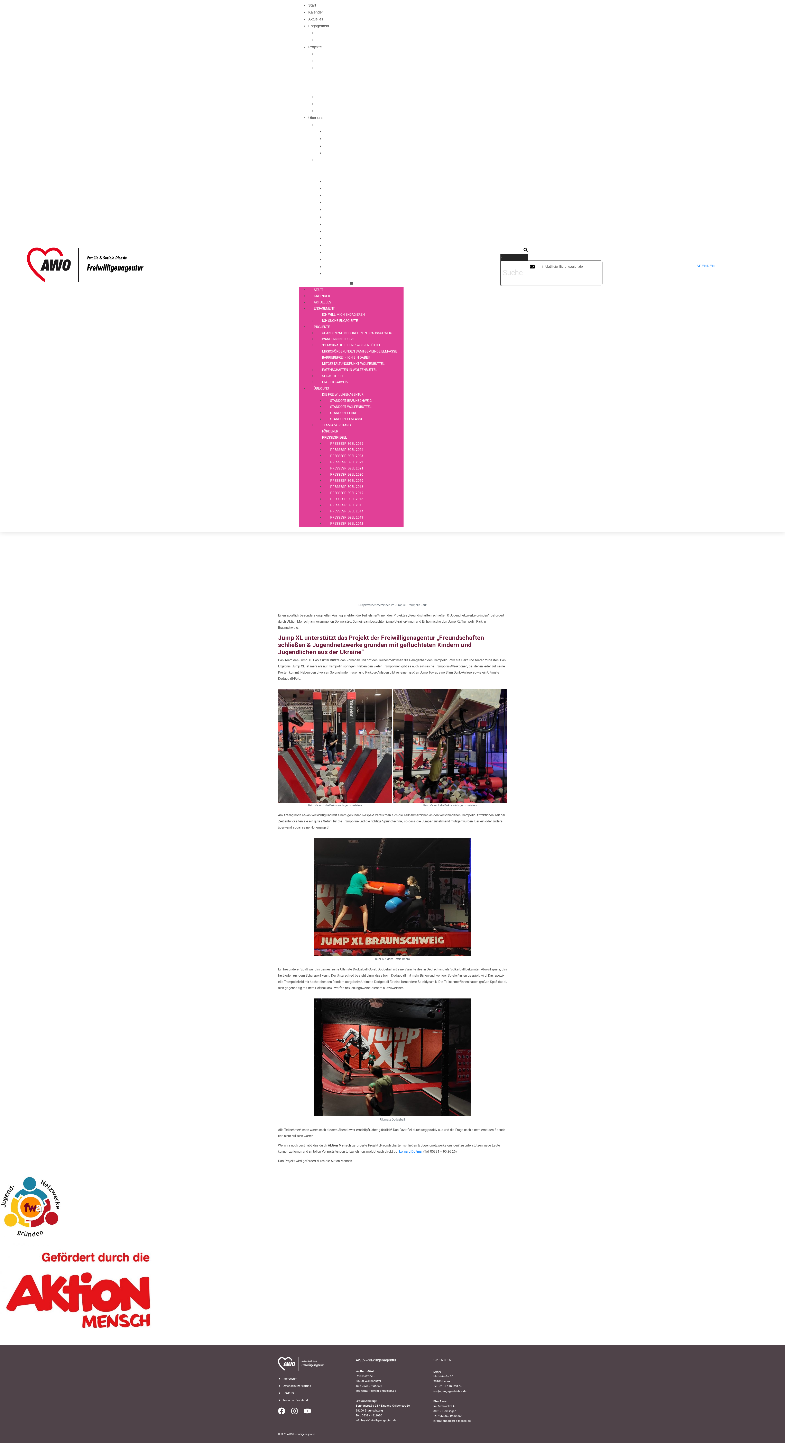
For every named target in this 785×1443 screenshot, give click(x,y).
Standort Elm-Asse (344, 153)
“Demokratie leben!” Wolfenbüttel (347, 68)
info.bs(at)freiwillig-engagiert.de (376, 1420)
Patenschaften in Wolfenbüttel (345, 97)
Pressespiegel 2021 (345, 210)
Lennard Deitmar (411, 1151)
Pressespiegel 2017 (345, 238)
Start (312, 5)
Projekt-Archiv (332, 111)
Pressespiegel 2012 (345, 274)
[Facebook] (281, 1411)
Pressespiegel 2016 (345, 245)
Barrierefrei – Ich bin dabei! (343, 82)
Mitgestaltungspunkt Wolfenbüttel (348, 90)
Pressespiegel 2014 (345, 260)
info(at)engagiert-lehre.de (450, 1391)
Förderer (328, 167)
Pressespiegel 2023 (345, 195)
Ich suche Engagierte (338, 40)
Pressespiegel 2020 (345, 217)
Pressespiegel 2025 (345, 181)
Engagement (318, 26)
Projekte (315, 47)
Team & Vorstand (335, 160)
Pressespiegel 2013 (345, 267)
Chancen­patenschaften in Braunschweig (353, 54)
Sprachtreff (330, 104)
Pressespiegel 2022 (345, 203)
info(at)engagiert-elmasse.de (452, 1420)
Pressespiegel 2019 (345, 224)
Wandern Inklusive (336, 61)
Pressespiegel (332, 174)
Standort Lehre (341, 146)
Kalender (315, 12)
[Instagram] (294, 1411)
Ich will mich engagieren (340, 33)
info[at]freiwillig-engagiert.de (562, 266)
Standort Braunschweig (348, 132)
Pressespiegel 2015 (345, 252)
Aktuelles (315, 19)
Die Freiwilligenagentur (339, 125)
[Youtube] (307, 1411)
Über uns (315, 118)
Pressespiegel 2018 (345, 231)
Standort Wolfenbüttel (346, 139)
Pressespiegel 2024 (345, 188)
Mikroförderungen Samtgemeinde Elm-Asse (356, 75)
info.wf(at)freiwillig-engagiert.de (376, 1390)
